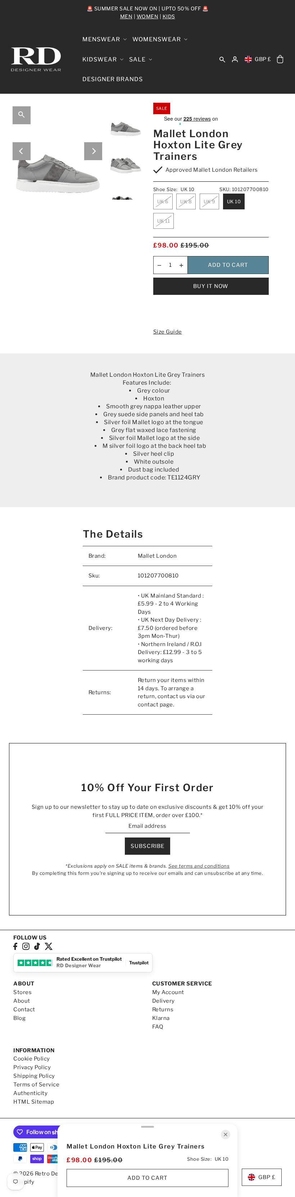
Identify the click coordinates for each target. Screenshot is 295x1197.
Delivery (163, 1001)
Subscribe (147, 846)
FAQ (157, 1027)
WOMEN (148, 16)
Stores (22, 992)
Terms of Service (36, 1084)
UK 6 (163, 201)
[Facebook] (15, 946)
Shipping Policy (34, 1076)
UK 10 (234, 201)
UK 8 (186, 201)
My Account (168, 992)
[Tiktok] (37, 946)
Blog (19, 1018)
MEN (126, 16)
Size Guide (167, 332)
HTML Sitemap (33, 1102)
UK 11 (163, 221)
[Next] (93, 151)
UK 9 (209, 201)
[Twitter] (49, 946)
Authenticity (30, 1093)
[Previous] (22, 151)
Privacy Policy (32, 1067)
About (21, 1001)
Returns (163, 1009)
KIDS (169, 16)
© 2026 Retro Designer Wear (52, 1173)
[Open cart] (280, 59)
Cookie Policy (31, 1059)
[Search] (222, 59)
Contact (24, 1009)
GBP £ (263, 59)
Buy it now (210, 286)
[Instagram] (26, 946)
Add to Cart (228, 265)
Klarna (161, 1018)
